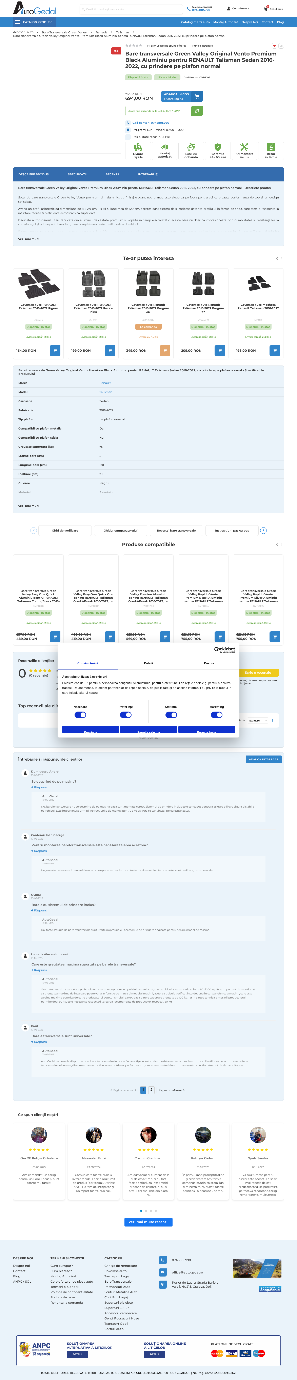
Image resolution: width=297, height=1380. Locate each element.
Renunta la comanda (67, 1302)
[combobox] (131, 9)
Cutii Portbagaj (116, 1297)
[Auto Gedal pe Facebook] (257, 1268)
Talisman (105, 392)
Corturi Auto (114, 1329)
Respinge (90, 732)
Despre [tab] (209, 663)
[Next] (263, 530)
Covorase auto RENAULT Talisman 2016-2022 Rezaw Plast (38, 308)
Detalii (77, 1354)
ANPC (17, 1281)
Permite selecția (148, 732)
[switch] (126, 715)
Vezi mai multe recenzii (148, 1222)
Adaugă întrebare (263, 759)
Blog (280, 22)
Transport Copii (116, 1324)
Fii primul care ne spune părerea (166, 46)
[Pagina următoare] (172, 1090)
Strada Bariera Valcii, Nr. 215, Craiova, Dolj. (195, 1284)
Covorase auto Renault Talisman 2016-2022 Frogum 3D (93, 308)
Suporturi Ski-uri (117, 1308)
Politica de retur (63, 1297)
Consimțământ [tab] (87, 663)
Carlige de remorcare (120, 1266)
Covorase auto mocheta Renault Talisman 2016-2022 (203, 306)
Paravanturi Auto (117, 1287)
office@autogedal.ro (184, 1272)
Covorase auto (115, 1271)
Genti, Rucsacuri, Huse (121, 1318)
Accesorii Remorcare (120, 1313)
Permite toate (206, 732)
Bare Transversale (118, 1281)
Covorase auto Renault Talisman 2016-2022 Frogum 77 (148, 308)
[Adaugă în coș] (55, 350)
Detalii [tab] (148, 663)
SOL (28, 1281)
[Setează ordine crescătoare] (272, 720)
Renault (105, 383)
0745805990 (201, 10)
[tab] (148, 441)
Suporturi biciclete (118, 1302)
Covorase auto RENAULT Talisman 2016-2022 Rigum (258, 306)
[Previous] (33, 530)
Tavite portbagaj (117, 1276)
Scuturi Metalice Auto (121, 1292)
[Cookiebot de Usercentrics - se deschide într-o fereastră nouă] (217, 650)
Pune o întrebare (202, 46)
